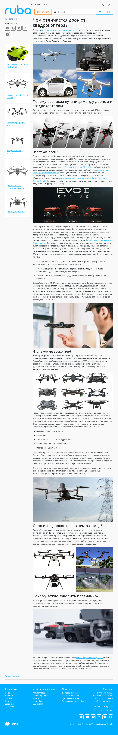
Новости (9, 695)
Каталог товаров (40, 693)
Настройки (37, 701)
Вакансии (9, 704)
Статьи (8, 701)
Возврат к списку (12, 676)
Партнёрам (10, 706)
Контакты (107, 689)
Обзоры (8, 698)
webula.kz (109, 724)
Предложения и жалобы (73, 701)
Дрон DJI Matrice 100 (16, 211)
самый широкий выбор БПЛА (89, 657)
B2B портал (38, 704)
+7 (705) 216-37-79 (105, 710)
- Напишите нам (105, 701)
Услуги (36, 698)
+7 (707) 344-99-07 (105, 698)
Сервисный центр (103, 706)
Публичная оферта (70, 698)
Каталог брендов (40, 695)
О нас (7, 693)
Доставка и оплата (70, 693)
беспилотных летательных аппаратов (59, 30)
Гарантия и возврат (71, 695)
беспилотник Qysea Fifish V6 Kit (79, 167)
